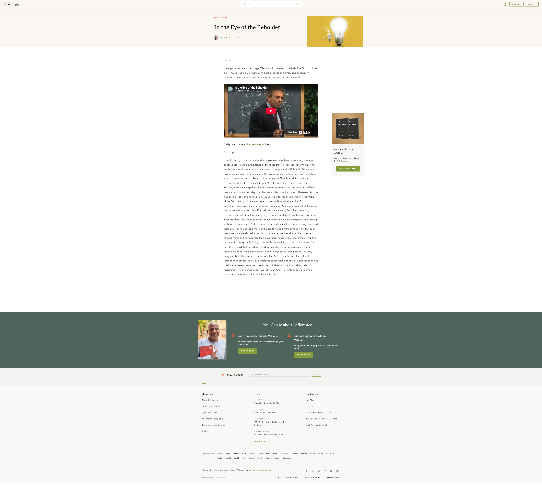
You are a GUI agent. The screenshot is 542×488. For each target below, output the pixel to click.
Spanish (228, 458)
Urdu (277, 458)
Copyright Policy (312, 478)
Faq (277, 478)
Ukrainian (268, 458)
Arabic (219, 453)
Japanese (294, 453)
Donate (532, 4)
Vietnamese (286, 458)
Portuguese (329, 453)
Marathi (312, 453)
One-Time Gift (303, 355)
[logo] (17, 4)
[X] (319, 471)
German (260, 453)
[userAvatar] (505, 4)
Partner (516, 4)
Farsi (244, 453)
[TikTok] (325, 471)
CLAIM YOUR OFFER (348, 169)
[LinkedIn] (337, 471)
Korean (304, 453)
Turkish (260, 458)
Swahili (237, 458)
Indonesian (284, 453)
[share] (238, 37)
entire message (252, 144)
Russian (220, 458)
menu (7, 4)
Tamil (244, 458)
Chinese (236, 453)
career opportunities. (262, 470)
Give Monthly (247, 351)
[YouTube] (331, 471)
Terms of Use (292, 478)
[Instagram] (312, 471)
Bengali (227, 453)
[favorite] (234, 37)
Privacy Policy (333, 478)
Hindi (275, 453)
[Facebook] (306, 471)
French (251, 453)
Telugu (251, 458)
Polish (320, 453)
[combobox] (267, 4)
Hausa (268, 453)
